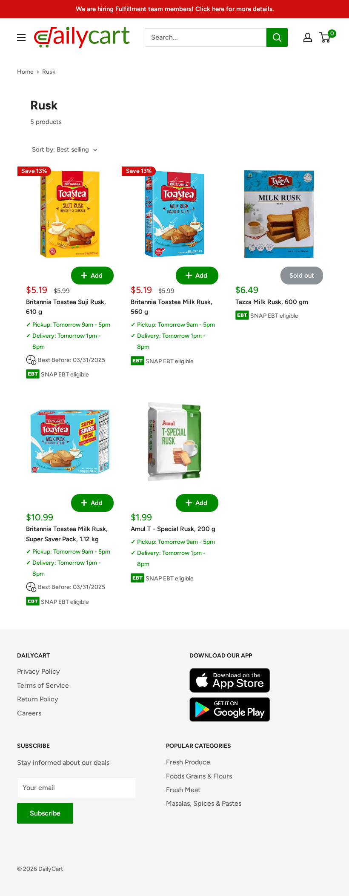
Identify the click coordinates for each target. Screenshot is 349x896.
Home (25, 71)
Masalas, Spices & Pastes (203, 803)
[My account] (307, 37)
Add (96, 275)
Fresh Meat (183, 790)
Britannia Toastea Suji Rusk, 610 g (66, 307)
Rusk (48, 71)
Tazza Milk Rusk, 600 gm (271, 302)
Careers (29, 713)
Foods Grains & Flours (199, 776)
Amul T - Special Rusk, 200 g (173, 529)
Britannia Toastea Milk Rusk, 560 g (171, 307)
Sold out (301, 275)
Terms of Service (43, 685)
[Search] (277, 37)
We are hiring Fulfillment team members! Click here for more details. (175, 9)
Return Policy (37, 699)
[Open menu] (21, 37)
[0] (325, 37)
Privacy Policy (38, 671)
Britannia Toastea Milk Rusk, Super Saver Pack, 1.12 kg (67, 534)
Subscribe (45, 813)
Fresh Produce (188, 762)
